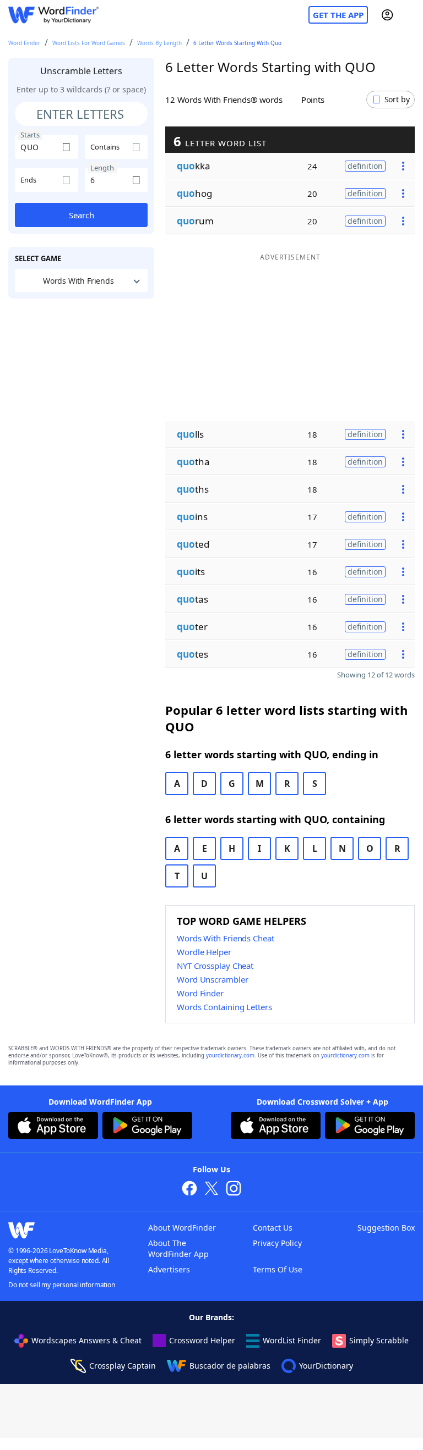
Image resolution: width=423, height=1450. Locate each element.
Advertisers (169, 1269)
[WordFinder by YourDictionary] (53, 15)
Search (81, 214)
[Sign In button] (387, 15)
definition (365, 166)
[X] (211, 1189)
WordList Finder (292, 1340)
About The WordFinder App (178, 1248)
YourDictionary (326, 1365)
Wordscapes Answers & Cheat (86, 1340)
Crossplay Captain (122, 1365)
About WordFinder (182, 1227)
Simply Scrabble (379, 1340)
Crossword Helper (202, 1340)
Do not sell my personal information (61, 1284)
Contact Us (272, 1227)
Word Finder (24, 43)
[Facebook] (189, 1189)
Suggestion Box (386, 1227)
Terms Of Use (277, 1269)
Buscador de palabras (229, 1365)
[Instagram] (233, 1189)
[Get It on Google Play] (147, 1127)
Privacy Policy (277, 1243)
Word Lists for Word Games (88, 43)
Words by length (159, 43)
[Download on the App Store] (53, 1127)
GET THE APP (338, 14)
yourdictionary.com (230, 1055)
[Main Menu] (410, 15)
